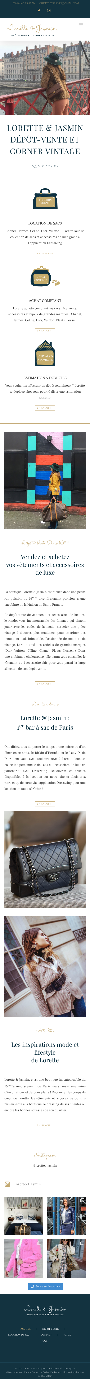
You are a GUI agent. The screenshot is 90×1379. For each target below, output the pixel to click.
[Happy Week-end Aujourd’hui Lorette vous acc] (23, 1216)
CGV (45, 1340)
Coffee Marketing (52, 1372)
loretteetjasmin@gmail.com (58, 3)
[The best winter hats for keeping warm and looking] (66, 1258)
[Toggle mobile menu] (81, 24)
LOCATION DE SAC (19, 1334)
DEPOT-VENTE (50, 1329)
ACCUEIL (26, 1329)
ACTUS (67, 1334)
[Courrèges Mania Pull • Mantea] (66, 1216)
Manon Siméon (32, 1372)
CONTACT (46, 1334)
